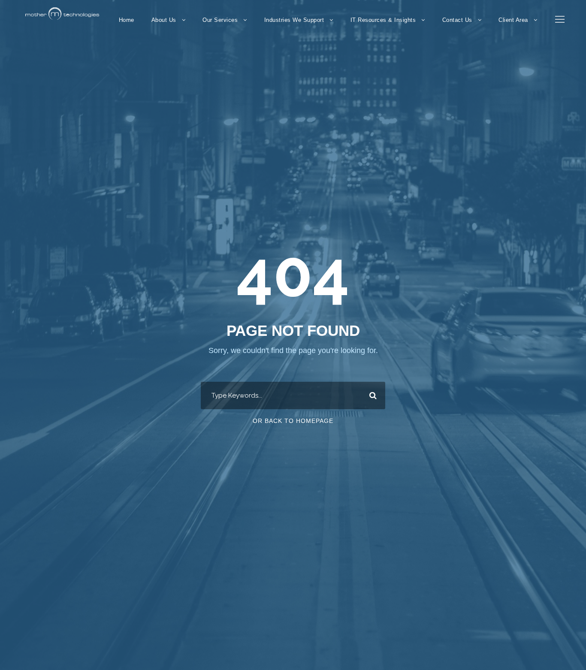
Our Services (220, 20)
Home (126, 20)
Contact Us (457, 20)
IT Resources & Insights (383, 20)
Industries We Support (294, 20)
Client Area (513, 20)
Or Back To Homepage (293, 420)
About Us (163, 20)
